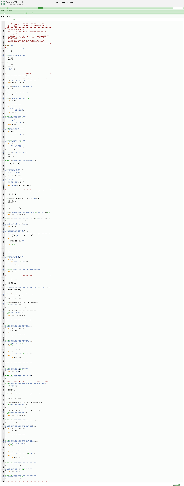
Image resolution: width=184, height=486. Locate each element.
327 (3, 326)
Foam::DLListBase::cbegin (12, 350)
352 (3, 350)
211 (3, 218)
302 (3, 303)
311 (3, 311)
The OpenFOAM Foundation (14, 4)
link (27, 63)
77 (3, 92)
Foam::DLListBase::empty (19, 98)
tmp (14, 250)
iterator (40, 206)
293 (3, 294)
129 (3, 141)
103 (3, 117)
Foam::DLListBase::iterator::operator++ (16, 231)
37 (3, 55)
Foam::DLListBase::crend (12, 463)
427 (3, 420)
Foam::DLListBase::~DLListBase (17, 75)
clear (11, 165)
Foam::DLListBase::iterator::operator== (23, 212)
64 (3, 80)
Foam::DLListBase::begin (12, 257)
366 (3, 363)
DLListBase (31, 160)
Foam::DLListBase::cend (11, 363)
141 (3, 152)
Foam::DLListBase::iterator (16, 230)
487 (3, 476)
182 (3, 191)
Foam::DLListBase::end (35, 269)
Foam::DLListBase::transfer (19, 160)
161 (3, 171)
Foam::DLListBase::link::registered (22, 80)
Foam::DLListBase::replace (12, 179)
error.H (13, 45)
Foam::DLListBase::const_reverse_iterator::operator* (20, 420)
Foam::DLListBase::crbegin (12, 450)
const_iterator (15, 295)
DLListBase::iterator (13, 172)
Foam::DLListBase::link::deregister (22, 86)
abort (15, 110)
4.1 (21, 2)
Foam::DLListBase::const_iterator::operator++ (18, 326)
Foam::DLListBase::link (15, 104)
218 (3, 224)
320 (3, 320)
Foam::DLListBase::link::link (17, 48)
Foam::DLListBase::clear (19, 152)
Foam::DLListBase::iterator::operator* (16, 224)
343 (3, 341)
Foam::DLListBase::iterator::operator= (23, 206)
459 (3, 450)
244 (3, 249)
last (32, 453)
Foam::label (12, 92)
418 (3, 411)
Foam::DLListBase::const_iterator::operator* (17, 320)
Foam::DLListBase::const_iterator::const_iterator (23, 277)
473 (3, 463)
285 (3, 287)
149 (3, 160)
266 (3, 269)
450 (3, 441)
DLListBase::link (12, 182)
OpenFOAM (12, 2)
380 (3, 376)
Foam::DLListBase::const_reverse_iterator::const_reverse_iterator (27, 383)
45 (3, 63)
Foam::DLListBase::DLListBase (17, 55)
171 (3, 180)
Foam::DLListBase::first (12, 105)
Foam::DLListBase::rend (11, 476)
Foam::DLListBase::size (22, 92)
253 (3, 257)
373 (3, 369)
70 (3, 86)
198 (3, 206)
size (11, 259)
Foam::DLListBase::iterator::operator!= (23, 218)
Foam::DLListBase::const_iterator (18, 325)
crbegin (17, 471)
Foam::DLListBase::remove (12, 170)
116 (3, 129)
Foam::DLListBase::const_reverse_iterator (20, 425)
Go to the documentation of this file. (9, 19)
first (24, 261)
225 (3, 231)
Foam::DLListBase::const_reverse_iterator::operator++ (20, 426)
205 (3, 212)
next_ (10, 69)
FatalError (20, 110)
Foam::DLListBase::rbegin (12, 469)
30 (3, 48)
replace (14, 185)
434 (3, 426)
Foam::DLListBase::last (11, 129)
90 (3, 105)
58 (3, 75)
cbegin (17, 371)
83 (3, 98)
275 (3, 278)
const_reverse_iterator (17, 395)
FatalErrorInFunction (15, 108)
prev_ (10, 68)
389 (3, 384)
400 (3, 394)
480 (3, 469)
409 (3, 403)
